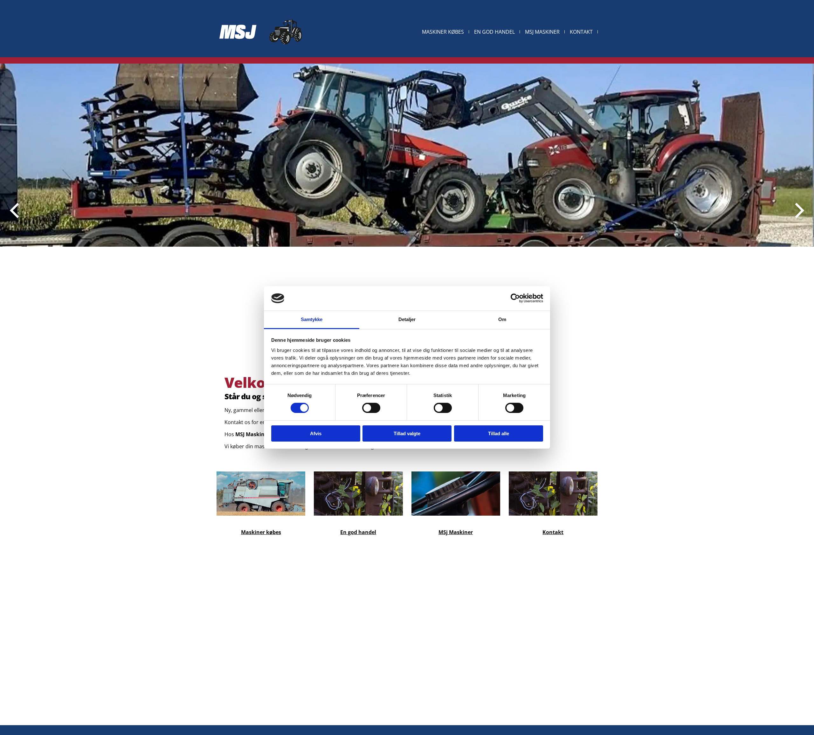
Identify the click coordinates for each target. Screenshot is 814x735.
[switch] (371, 408)
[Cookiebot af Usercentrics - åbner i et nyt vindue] (515, 298)
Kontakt (581, 31)
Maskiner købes (443, 31)
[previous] (16, 210)
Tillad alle (498, 433)
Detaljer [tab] (407, 319)
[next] (798, 210)
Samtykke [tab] (312, 319)
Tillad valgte (407, 433)
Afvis (315, 433)
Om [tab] (502, 319)
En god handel (494, 31)
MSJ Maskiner (542, 31)
